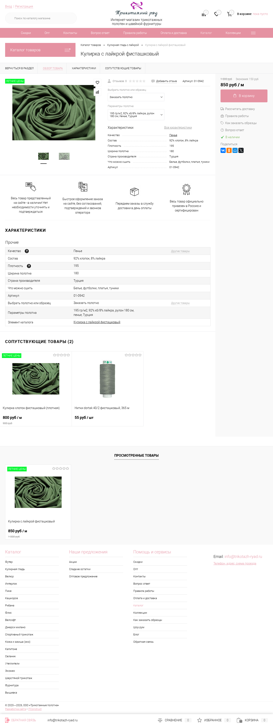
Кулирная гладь (15, 569)
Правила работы (135, 33)
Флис (8, 612)
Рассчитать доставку (240, 109)
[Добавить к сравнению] (97, 92)
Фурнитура (12, 685)
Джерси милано (15, 627)
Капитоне (11, 649)
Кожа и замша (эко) (17, 641)
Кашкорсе (11, 598)
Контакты (70, 33)
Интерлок (11, 583)
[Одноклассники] (229, 150)
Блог (136, 634)
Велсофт (10, 620)
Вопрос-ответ (234, 130)
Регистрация (24, 6)
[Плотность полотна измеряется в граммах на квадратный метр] (29, 266)
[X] (241, 150)
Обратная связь (143, 641)
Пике (8, 591)
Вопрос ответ (100, 33)
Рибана (9, 605)
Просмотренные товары (136, 455)
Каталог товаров (25, 50)
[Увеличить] (54, 113)
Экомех (10, 670)
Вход (8, 6)
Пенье (173, 135)
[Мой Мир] (235, 150)
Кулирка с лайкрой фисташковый (97, 322)
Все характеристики (178, 127)
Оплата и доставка (174, 33)
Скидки (26, 33)
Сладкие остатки (79, 569)
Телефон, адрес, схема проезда (234, 563)
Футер (9, 561)
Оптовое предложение (83, 576)
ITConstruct (35, 709)
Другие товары (180, 251)
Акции (73, 561)
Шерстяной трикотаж (18, 678)
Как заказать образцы (241, 123)
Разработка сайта (15, 709)
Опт (47, 33)
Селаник (10, 656)
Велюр (9, 576)
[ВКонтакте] (223, 150)
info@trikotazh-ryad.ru (243, 556)
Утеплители (12, 663)
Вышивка (11, 692)
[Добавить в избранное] (97, 83)
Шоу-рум (138, 627)
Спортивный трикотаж (19, 634)
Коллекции (233, 33)
